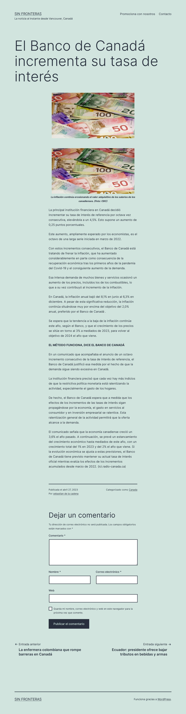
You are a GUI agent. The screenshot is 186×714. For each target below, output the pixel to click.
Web (51, 590)
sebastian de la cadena (65, 493)
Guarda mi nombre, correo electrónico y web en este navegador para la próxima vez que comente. (93, 610)
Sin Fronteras (28, 14)
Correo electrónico (108, 571)
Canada (133, 489)
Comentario (57, 535)
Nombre (55, 571)
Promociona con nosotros (137, 14)
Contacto (165, 14)
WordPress (164, 699)
